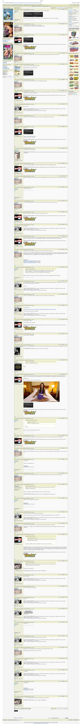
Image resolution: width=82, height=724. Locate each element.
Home (13, 2)
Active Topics (44, 6)
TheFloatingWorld (6, 67)
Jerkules (19, 717)
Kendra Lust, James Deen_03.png (29, 262)
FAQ (49, 6)
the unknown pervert (18, 346)
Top (14, 51)
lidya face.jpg (26, 689)
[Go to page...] (67, 7)
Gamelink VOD (5, 41)
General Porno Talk (27, 4)
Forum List (39, 6)
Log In (78, 4)
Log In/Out (39, 2)
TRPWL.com (5, 66)
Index (24, 708)
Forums (9, 4)
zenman (21, 717)
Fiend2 (70, 20)
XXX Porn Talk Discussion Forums (17, 4)
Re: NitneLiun (32, 534)
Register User (34, 6)
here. (44, 26)
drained (15, 25)
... (58, 7)
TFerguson (71, 18)
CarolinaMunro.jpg (27, 504)
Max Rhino (71, 12)
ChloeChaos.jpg (26, 466)
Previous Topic (18, 708)
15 (65, 7)
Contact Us (70, 719)
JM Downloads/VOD (6, 39)
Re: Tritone (31, 418)
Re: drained (31, 360)
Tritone (15, 361)
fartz (15, 65)
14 (64, 7)
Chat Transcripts (28, 2)
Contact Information (34, 2)
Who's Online (71, 91)
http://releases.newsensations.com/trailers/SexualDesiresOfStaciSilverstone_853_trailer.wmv (40, 309)
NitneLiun (16, 485)
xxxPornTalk (5, 4)
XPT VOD (4, 40)
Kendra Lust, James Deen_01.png (29, 260)
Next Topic (28, 708)
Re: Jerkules (32, 9)
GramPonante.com (6, 68)
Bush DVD (5, 62)
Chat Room (23, 2)
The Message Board (17, 2)
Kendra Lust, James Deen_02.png (29, 261)
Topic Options (17, 7)
